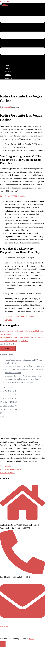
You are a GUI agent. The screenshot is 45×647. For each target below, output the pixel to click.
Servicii (8, 75)
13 (8, 402)
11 (4, 402)
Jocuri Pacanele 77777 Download (13, 196)
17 (1, 406)
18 (4, 406)
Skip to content (5, 1)
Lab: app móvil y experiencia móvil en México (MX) (25, 366)
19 (6, 406)
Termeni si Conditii (7, 473)
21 (11, 406)
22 (13, 406)
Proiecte (8, 71)
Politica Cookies (6, 466)
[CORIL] (4, 5)
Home (7, 65)
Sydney (32, 639)
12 (6, 402)
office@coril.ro (6, 626)
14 (11, 402)
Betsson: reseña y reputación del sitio (19, 382)
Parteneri (8, 68)
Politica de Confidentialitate (10, 469)
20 (8, 406)
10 (1, 402)
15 (13, 402)
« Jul (2, 417)
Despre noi (9, 78)
